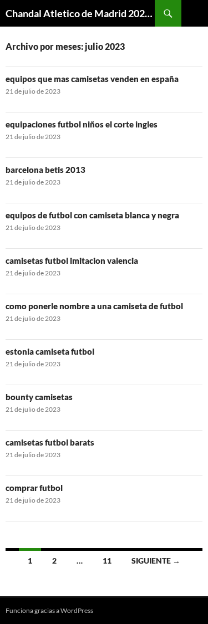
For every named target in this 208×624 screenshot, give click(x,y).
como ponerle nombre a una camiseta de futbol (94, 306)
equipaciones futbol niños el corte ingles (82, 124)
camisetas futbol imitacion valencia (72, 260)
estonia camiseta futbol (50, 351)
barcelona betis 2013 (45, 170)
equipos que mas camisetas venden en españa (92, 79)
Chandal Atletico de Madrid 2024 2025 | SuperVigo (80, 13)
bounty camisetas (39, 397)
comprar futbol (34, 488)
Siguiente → (155, 560)
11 (107, 560)
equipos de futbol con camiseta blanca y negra (92, 215)
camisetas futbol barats (50, 442)
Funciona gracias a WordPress (49, 610)
